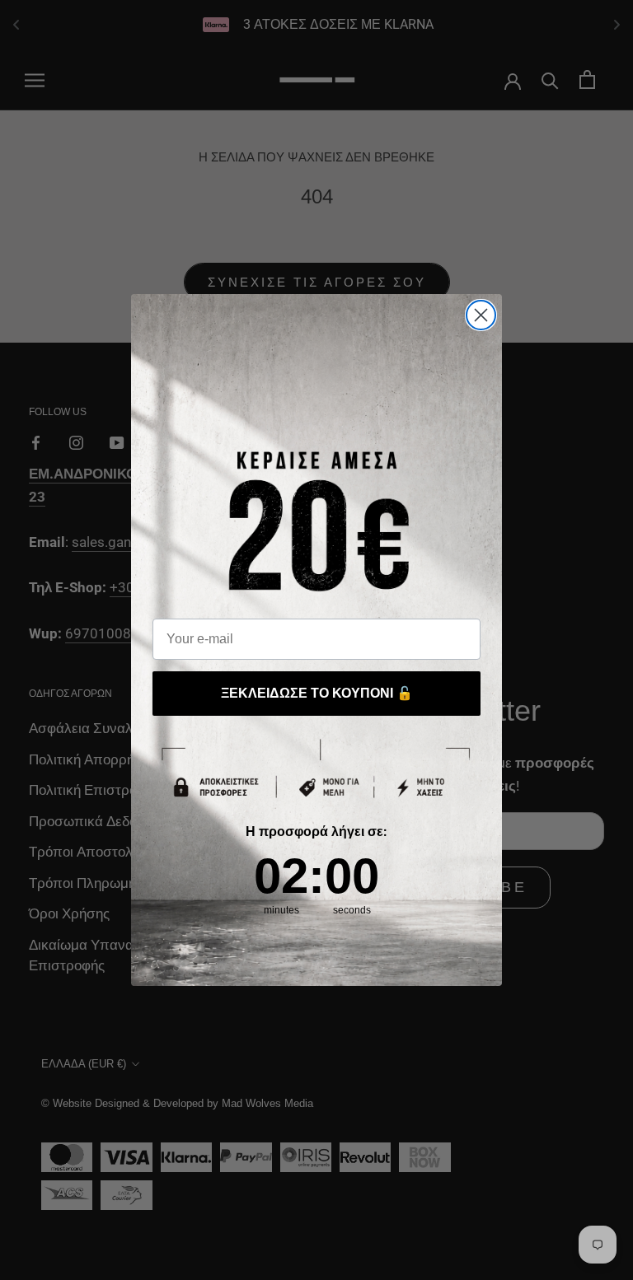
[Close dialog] (481, 315)
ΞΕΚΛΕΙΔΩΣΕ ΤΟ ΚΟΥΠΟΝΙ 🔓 (317, 693)
